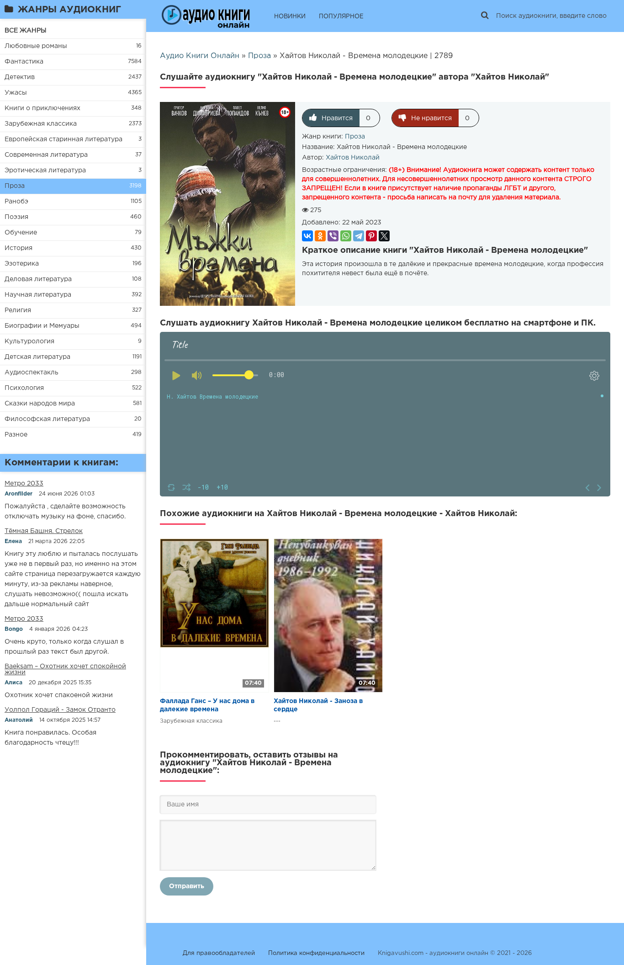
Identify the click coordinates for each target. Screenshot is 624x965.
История (18, 248)
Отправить (186, 886)
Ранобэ (16, 201)
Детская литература (37, 357)
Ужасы (16, 93)
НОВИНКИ (290, 16)
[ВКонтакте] (307, 235)
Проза (15, 186)
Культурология (29, 341)
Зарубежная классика (41, 124)
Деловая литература (38, 279)
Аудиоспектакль (31, 372)
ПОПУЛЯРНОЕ (341, 16)
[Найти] (485, 16)
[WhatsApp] (345, 235)
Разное (16, 434)
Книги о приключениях (42, 108)
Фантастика (24, 61)
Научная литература (38, 295)
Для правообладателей (219, 953)
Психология (24, 388)
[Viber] (333, 235)
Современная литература (46, 155)
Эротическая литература (45, 170)
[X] (384, 235)
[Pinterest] (371, 235)
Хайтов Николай (353, 157)
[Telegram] (358, 235)
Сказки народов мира (40, 403)
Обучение (21, 232)
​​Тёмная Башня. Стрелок (44, 531)
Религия (18, 310)
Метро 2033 (24, 483)
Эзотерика (22, 264)
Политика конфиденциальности (316, 953)
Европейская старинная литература (63, 139)
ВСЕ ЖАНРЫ (26, 30)
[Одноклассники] (320, 235)
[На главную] (205, 16)
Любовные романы (36, 46)
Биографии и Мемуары (42, 326)
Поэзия (16, 217)
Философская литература (47, 419)
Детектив (20, 77)
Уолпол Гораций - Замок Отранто (60, 710)
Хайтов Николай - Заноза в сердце (318, 705)
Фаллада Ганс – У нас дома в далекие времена (207, 705)
